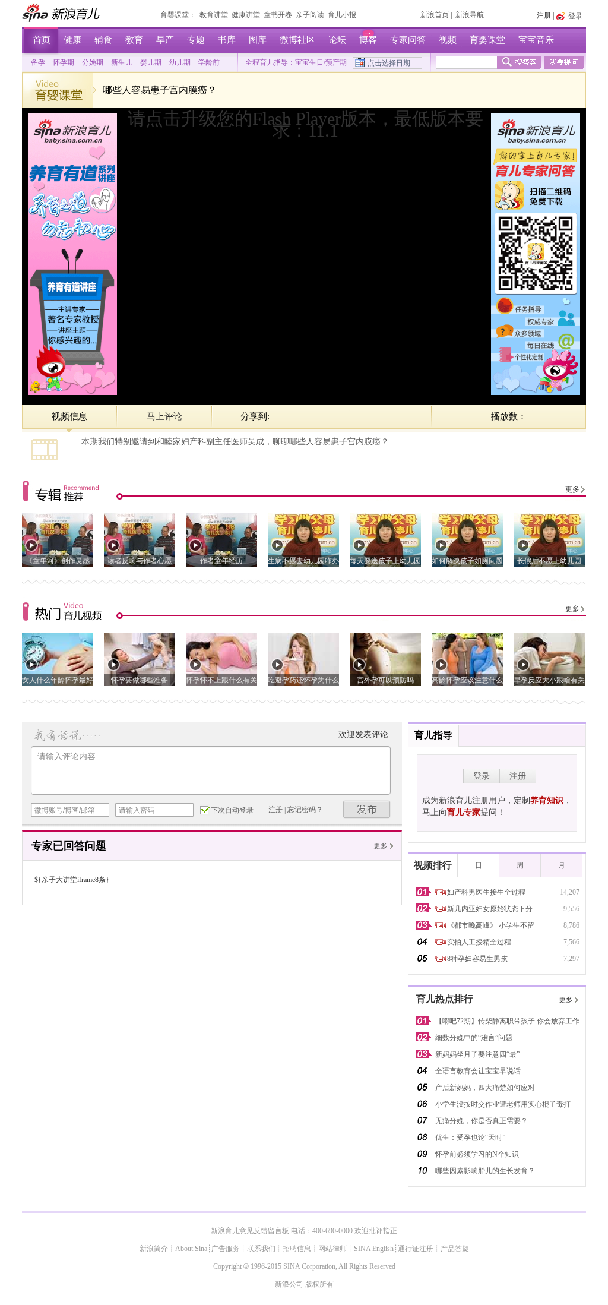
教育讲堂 (214, 15)
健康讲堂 (246, 15)
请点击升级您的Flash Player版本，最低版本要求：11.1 (305, 124)
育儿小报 (342, 15)
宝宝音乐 (536, 40)
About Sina (191, 1248)
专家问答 (408, 40)
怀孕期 (63, 62)
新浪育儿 (62, 12)
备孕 (38, 62)
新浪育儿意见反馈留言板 (250, 1231)
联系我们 (261, 1248)
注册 (544, 15)
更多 (572, 489)
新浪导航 (469, 15)
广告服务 (225, 1248)
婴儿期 (151, 62)
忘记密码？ (305, 809)
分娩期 (92, 62)
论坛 (337, 40)
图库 (258, 40)
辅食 (103, 40)
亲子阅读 (310, 15)
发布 (367, 809)
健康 (72, 40)
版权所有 (319, 1284)
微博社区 (297, 40)
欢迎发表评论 (363, 734)
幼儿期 (180, 62)
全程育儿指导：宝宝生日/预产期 (296, 62)
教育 (134, 40)
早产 (165, 40)
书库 (227, 40)
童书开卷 (278, 15)
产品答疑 (455, 1248)
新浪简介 (154, 1248)
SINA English (374, 1248)
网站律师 (332, 1248)
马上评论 (164, 416)
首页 (41, 40)
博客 (368, 40)
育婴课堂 (174, 15)
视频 (448, 40)
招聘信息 (297, 1248)
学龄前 (209, 62)
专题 (196, 40)
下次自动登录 (232, 810)
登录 (481, 776)
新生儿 (121, 62)
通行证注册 (415, 1248)
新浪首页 (434, 15)
